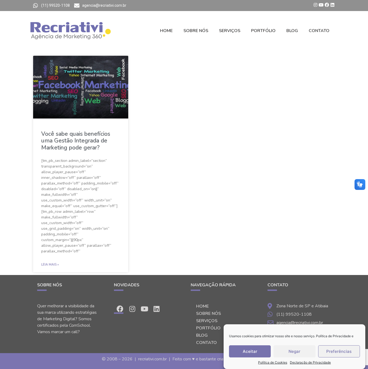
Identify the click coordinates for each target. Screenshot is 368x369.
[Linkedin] (332, 5)
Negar (294, 351)
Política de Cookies (272, 362)
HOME (166, 31)
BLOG (292, 31)
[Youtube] (321, 5)
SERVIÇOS (229, 31)
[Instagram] (315, 5)
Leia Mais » (50, 264)
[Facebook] (327, 5)
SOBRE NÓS (195, 31)
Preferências (339, 351)
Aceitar (250, 351)
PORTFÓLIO (263, 31)
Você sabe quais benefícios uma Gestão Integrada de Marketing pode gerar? (75, 140)
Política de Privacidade (333, 336)
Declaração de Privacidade (310, 362)
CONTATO (319, 31)
